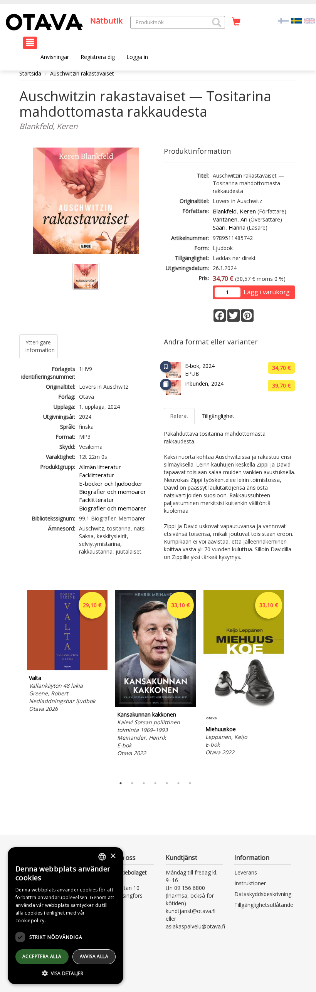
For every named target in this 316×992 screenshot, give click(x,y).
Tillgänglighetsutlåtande (263, 904)
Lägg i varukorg (267, 292)
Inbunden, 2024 (204, 383)
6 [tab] (178, 783)
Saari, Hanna (229, 227)
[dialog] (65, 915)
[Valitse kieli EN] (309, 20)
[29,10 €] (67, 668)
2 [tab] (132, 783)
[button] (216, 22)
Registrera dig (98, 56)
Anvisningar (54, 56)
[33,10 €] (155, 704)
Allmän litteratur (100, 467)
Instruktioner (250, 883)
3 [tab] (144, 783)
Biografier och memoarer (112, 491)
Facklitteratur (96, 475)
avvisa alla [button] (94, 956)
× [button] (113, 856)
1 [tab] (120, 783)
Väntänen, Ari (230, 219)
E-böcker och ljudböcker (111, 483)
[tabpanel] (67, 652)
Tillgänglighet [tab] (218, 416)
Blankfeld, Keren (234, 211)
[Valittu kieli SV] (296, 20)
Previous (17, 682)
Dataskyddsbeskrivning (262, 894)
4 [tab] (155, 783)
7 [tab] (190, 783)
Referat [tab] (179, 416)
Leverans (245, 872)
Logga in (137, 56)
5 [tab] (167, 783)
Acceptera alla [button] (42, 956)
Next (293, 682)
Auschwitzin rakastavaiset (82, 73)
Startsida (30, 73)
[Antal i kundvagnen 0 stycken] (236, 22)
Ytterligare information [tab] (40, 346)
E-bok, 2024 (200, 365)
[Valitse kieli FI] (283, 20)
